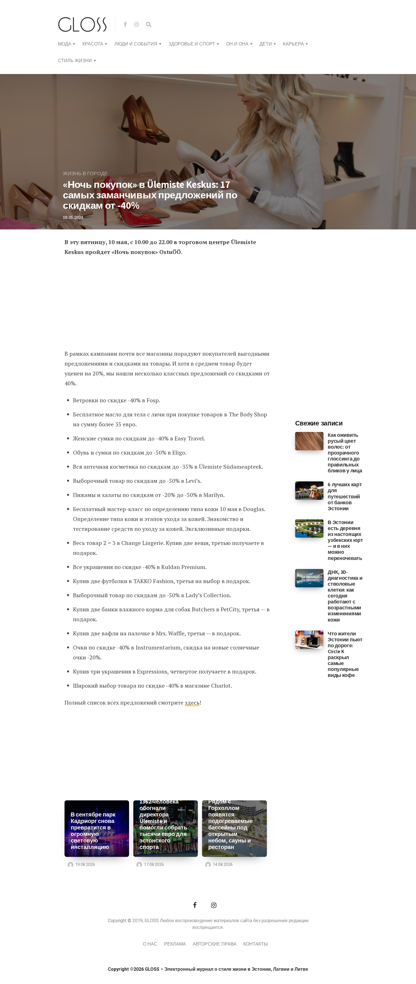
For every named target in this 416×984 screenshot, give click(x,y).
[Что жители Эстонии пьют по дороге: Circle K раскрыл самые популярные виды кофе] (309, 639)
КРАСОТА (92, 44)
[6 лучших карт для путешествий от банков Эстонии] (309, 490)
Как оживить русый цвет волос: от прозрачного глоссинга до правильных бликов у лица (345, 453)
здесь (192, 702)
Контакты (255, 944)
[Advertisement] (167, 303)
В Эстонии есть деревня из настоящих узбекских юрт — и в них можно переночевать (345, 540)
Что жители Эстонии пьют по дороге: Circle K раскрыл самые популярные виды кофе (345, 654)
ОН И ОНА (237, 44)
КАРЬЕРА (293, 44)
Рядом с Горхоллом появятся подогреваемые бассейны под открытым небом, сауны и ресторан (230, 824)
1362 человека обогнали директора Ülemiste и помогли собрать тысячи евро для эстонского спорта (163, 824)
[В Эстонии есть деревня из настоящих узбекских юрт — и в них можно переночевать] (309, 528)
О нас (150, 944)
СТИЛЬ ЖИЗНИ (75, 60)
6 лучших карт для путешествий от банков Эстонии (345, 496)
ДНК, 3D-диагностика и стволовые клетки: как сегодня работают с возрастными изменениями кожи (345, 596)
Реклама (175, 944)
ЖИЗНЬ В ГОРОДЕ (85, 173)
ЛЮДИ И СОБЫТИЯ (135, 44)
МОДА (64, 44)
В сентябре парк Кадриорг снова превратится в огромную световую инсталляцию (93, 830)
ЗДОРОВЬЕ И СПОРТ (191, 44)
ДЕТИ (266, 44)
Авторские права (215, 944)
